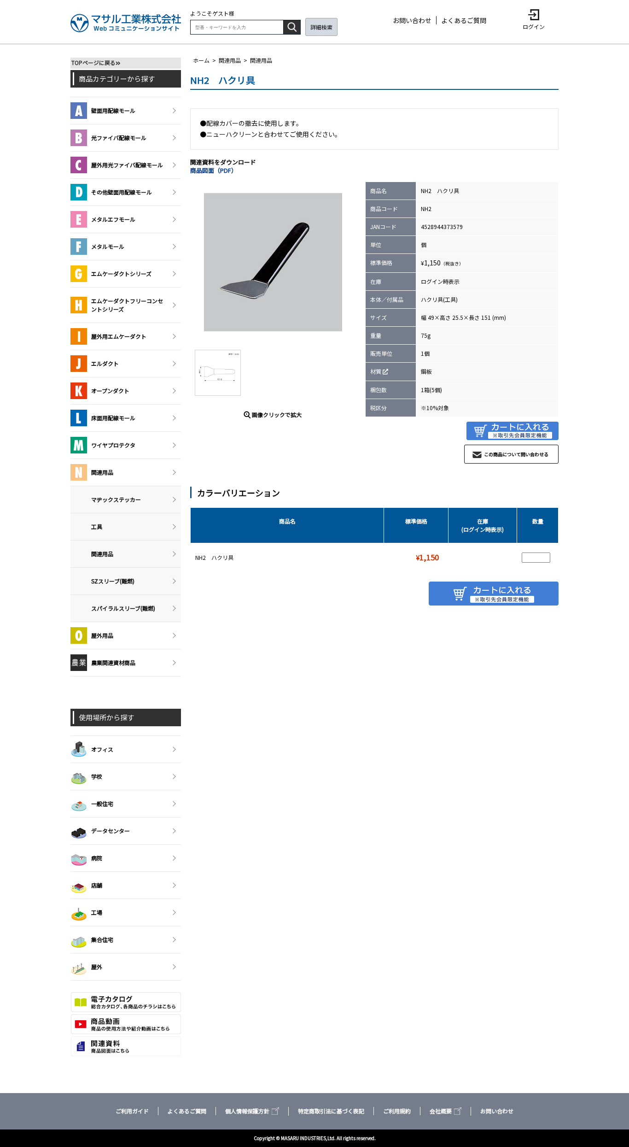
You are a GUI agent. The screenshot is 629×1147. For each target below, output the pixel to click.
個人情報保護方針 (247, 1111)
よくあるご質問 (463, 20)
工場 (96, 912)
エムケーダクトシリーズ (121, 273)
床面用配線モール (113, 418)
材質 (375, 371)
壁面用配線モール (113, 110)
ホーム (201, 60)
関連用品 (230, 60)
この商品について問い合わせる (516, 454)
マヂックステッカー (116, 499)
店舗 (96, 885)
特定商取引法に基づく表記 (331, 1111)
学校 (96, 776)
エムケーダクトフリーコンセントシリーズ (127, 305)
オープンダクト (110, 390)
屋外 (96, 967)
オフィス (102, 749)
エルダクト (105, 363)
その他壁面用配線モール (121, 192)
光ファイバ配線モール (118, 137)
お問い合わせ (412, 20)
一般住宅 (102, 803)
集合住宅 (102, 939)
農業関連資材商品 (113, 662)
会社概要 (441, 1111)
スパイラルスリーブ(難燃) (123, 608)
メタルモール (107, 246)
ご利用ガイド (132, 1111)
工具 (96, 526)
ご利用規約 (397, 1111)
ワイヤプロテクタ (113, 445)
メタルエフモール (113, 219)
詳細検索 (321, 27)
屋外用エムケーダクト (118, 336)
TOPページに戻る (93, 62)
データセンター (110, 831)
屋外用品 (102, 635)
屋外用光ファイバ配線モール (127, 165)
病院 (96, 858)
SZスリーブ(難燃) (112, 581)
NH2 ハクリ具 (214, 557)
